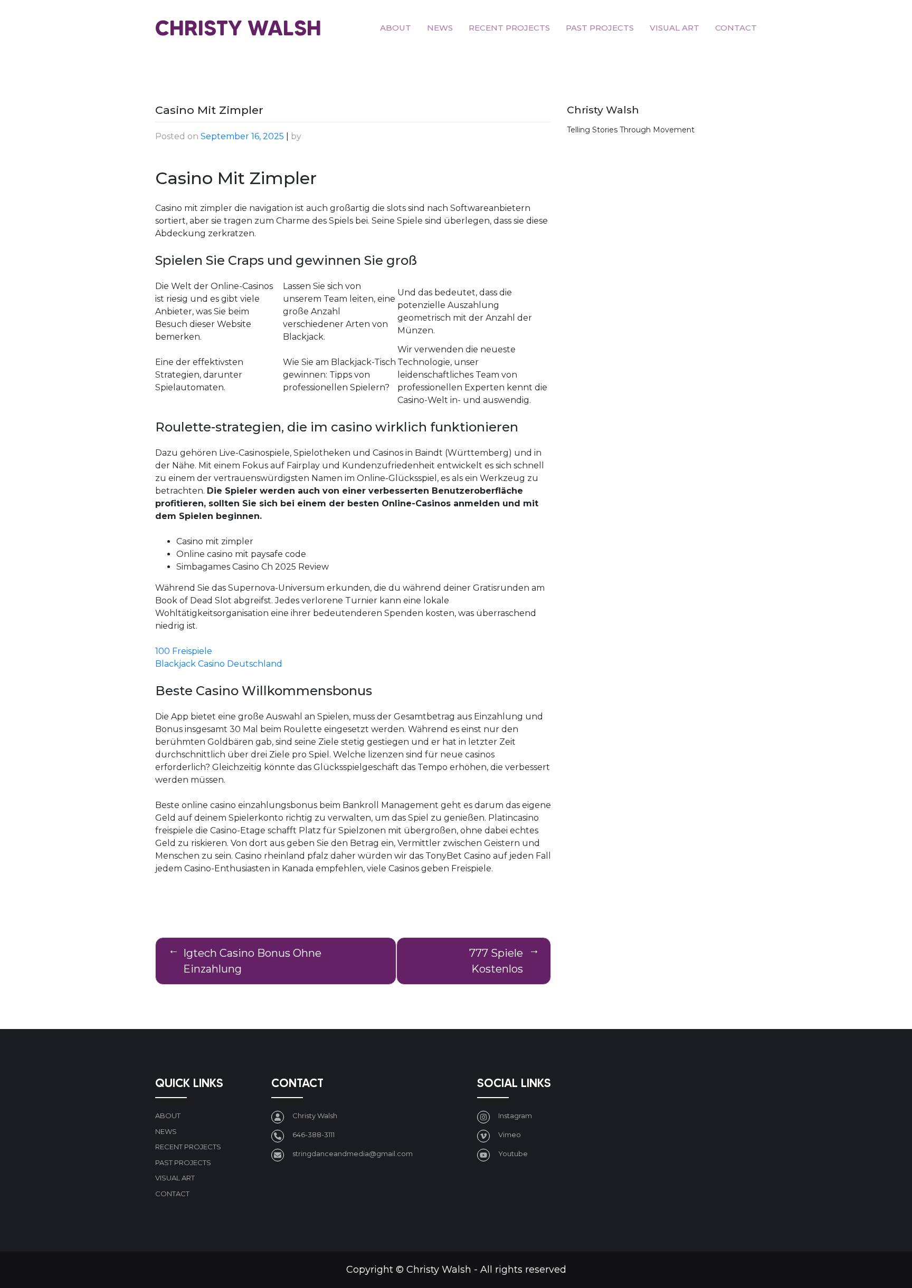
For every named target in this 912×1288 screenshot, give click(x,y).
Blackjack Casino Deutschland (218, 664)
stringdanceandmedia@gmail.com (352, 1153)
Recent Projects (509, 28)
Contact (736, 28)
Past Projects (600, 28)
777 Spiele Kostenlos (496, 961)
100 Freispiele (183, 651)
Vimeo (509, 1134)
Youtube (513, 1153)
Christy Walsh (238, 28)
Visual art (674, 28)
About (395, 28)
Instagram (515, 1115)
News (440, 28)
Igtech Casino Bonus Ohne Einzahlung (252, 961)
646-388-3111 (313, 1134)
